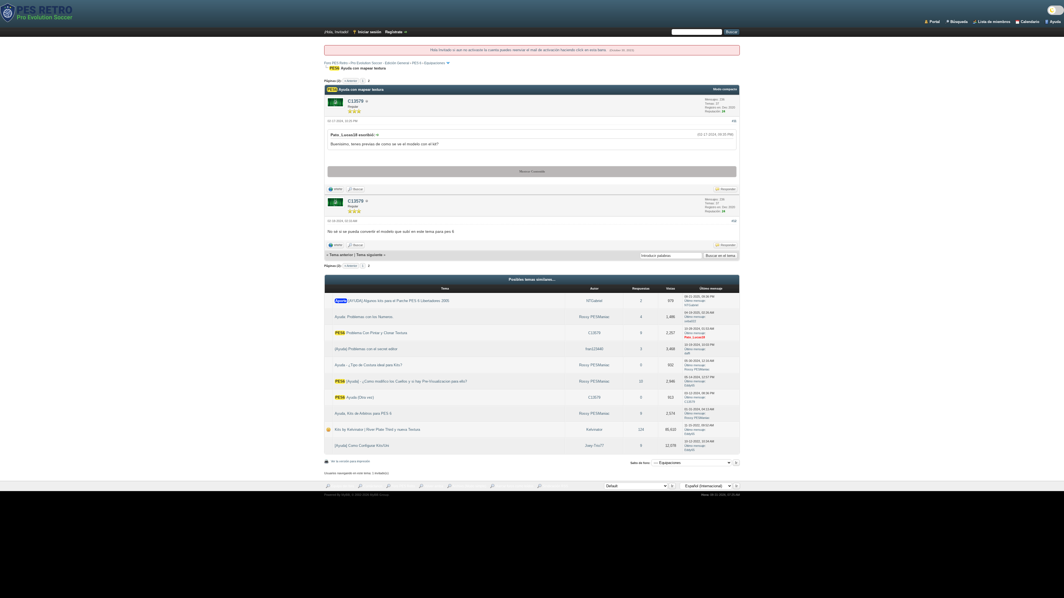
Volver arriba (433, 486)
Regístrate (393, 32)
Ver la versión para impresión (350, 461)
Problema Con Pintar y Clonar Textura (376, 333)
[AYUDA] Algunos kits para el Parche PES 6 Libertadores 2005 (398, 301)
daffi (687, 353)
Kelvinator (594, 429)
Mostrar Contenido (532, 171)
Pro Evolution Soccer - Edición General (380, 63)
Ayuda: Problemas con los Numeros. (364, 317)
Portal (935, 22)
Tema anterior (341, 255)
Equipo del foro (342, 486)
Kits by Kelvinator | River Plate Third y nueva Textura (377, 429)
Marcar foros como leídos (514, 486)
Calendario (1030, 22)
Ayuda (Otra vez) (360, 397)
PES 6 (416, 63)
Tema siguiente (369, 255)
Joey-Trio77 (594, 446)
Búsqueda (959, 22)
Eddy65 (689, 385)
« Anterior (350, 81)
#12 (734, 221)
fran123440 (594, 349)
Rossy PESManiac (594, 317)
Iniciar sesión (369, 32)
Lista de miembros (994, 22)
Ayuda (1055, 22)
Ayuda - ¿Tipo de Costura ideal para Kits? (368, 365)
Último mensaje (694, 300)
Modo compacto (725, 89)
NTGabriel (594, 301)
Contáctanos (372, 486)
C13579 (356, 101)
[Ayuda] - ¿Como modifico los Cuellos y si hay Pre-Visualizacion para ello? (406, 381)
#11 (734, 121)
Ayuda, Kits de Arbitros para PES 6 (363, 413)
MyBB (345, 494)
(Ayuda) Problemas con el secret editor (366, 349)
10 (641, 381)
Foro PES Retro (336, 63)
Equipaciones (434, 63)
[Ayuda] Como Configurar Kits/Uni (362, 446)
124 (641, 429)
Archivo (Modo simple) (469, 486)
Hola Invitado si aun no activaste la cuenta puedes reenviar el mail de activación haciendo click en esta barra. (519, 50)
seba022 (690, 321)
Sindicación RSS (555, 486)
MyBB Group (379, 494)
